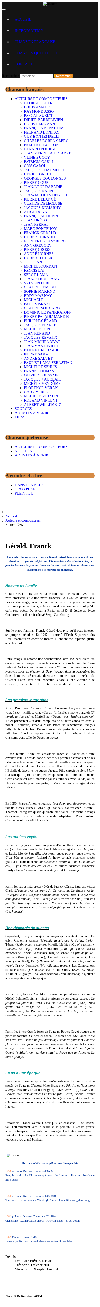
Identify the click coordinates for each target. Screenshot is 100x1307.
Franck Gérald (40, 233)
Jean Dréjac (36, 220)
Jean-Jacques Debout (46, 195)
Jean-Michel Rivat (42, 342)
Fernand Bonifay (42, 132)
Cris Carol (35, 166)
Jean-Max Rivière (41, 346)
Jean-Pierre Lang (41, 279)
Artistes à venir (31, 413)
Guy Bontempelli (41, 136)
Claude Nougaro (42, 308)
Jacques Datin (38, 191)
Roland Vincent (41, 400)
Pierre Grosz (37, 249)
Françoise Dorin (41, 216)
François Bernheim (43, 128)
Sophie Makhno (39, 291)
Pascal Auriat (38, 115)
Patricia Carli (38, 162)
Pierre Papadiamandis (46, 316)
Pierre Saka (36, 354)
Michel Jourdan (40, 266)
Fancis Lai (34, 270)
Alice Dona (35, 212)
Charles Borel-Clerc (46, 141)
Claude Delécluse (43, 203)
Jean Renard (37, 333)
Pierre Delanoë (40, 199)
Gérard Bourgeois (43, 149)
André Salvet (38, 358)
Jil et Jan (33, 262)
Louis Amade (37, 107)
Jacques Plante (40, 325)
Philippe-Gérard (40, 321)
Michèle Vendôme (42, 383)
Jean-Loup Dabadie (43, 187)
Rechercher (10, 76)
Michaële (33, 300)
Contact (24, 64)
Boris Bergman (39, 124)
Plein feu (24, 493)
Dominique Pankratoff (47, 312)
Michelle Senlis (40, 367)
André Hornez (39, 254)
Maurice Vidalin (41, 396)
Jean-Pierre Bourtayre (47, 153)
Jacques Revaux (40, 337)
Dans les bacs (29, 485)
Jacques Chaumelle (44, 170)
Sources (23, 409)
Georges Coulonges (45, 178)
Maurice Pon (37, 329)
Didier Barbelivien (43, 120)
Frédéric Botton (41, 145)
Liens (20, 417)
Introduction (29, 31)
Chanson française (35, 42)
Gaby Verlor (37, 392)
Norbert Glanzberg (45, 241)
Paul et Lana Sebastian (48, 363)
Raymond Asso (39, 111)
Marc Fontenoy (40, 229)
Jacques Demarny (42, 208)
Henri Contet (38, 174)
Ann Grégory (38, 245)
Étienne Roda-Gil (41, 350)
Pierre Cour (36, 182)
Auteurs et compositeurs (41, 99)
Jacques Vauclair (42, 379)
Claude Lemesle (40, 287)
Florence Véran (41, 388)
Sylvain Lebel (38, 283)
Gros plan (25, 489)
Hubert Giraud (39, 237)
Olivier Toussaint (42, 375)
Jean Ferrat (36, 224)
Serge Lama (36, 275)
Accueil (23, 19)
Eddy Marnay (38, 296)
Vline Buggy (37, 157)
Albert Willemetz (42, 404)
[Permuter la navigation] (4, 9)
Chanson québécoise (36, 53)
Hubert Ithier (38, 258)
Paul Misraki (37, 304)
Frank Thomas (39, 371)
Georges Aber (38, 103)
